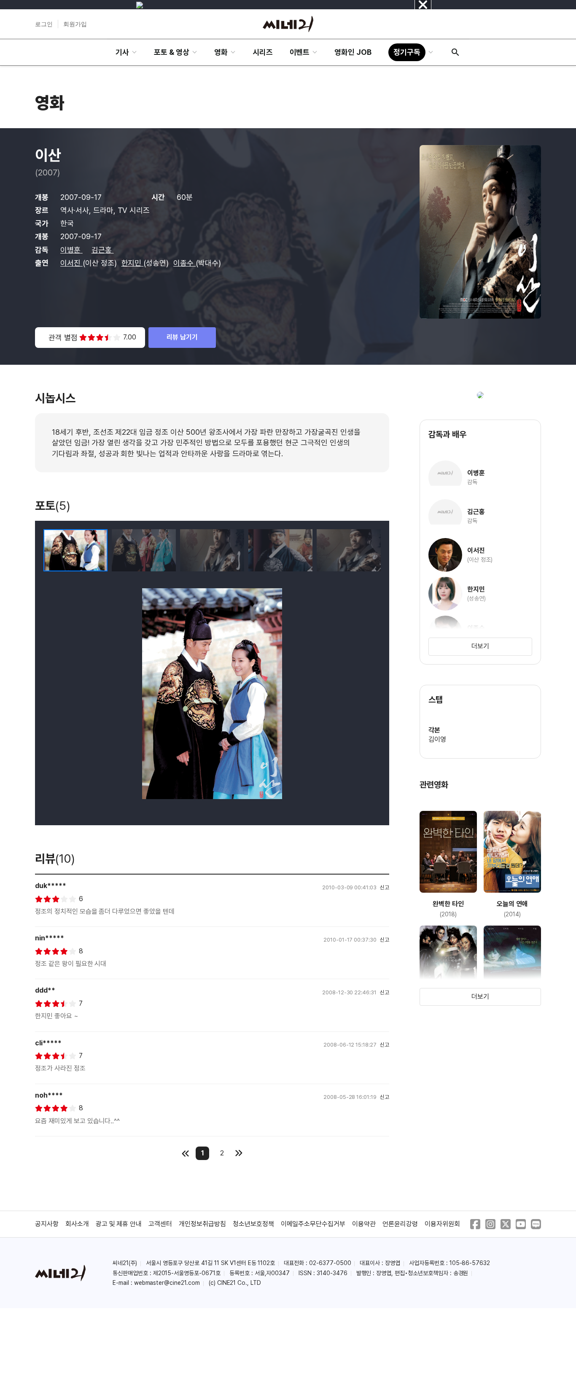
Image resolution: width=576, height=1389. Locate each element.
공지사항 (47, 1224)
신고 (384, 887)
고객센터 (160, 1224)
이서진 (71, 262)
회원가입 (75, 24)
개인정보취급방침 (202, 1224)
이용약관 (364, 1224)
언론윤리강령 (400, 1224)
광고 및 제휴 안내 (119, 1224)
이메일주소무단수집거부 (313, 1224)
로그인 (44, 24)
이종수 (184, 262)
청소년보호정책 (253, 1224)
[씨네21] (288, 24)
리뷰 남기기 (182, 337)
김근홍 (103, 249)
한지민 (132, 262)
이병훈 (71, 249)
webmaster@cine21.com (167, 1282)
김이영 (437, 739)
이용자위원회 (442, 1224)
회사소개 (77, 1224)
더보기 (480, 646)
